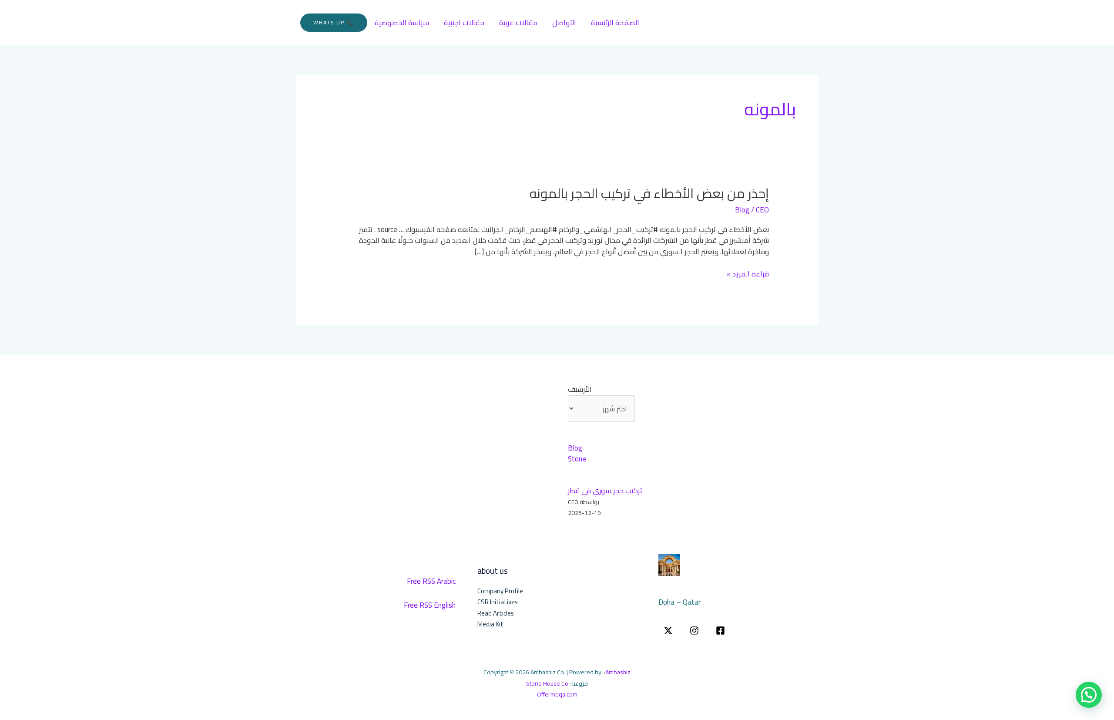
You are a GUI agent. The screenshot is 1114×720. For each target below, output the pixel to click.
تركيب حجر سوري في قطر (605, 491)
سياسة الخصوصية (402, 23)
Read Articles (495, 613)
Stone (577, 459)
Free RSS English (430, 605)
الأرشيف (580, 389)
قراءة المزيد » (747, 274)
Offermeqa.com (557, 694)
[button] (333, 22)
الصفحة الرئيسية (615, 23)
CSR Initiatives (497, 602)
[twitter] (668, 630)
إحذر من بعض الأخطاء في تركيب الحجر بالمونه (649, 193)
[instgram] (694, 630)
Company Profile (500, 591)
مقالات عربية (518, 23)
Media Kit (490, 624)
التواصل (564, 23)
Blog (742, 210)
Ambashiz (618, 672)
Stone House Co (547, 683)
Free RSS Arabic (431, 581)
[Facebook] (720, 630)
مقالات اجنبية (464, 23)
